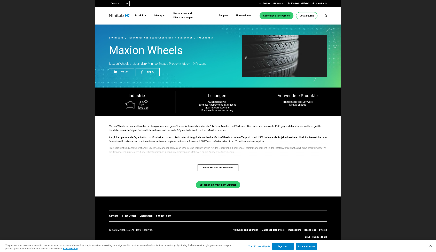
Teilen (125, 72)
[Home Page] (119, 16)
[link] (113, 216)
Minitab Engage (297, 104)
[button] (326, 15)
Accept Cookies (306, 246)
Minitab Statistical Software (298, 101)
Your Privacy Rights (316, 236)
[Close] (430, 245)
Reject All (283, 246)
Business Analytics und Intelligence (217, 104)
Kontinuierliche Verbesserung (217, 110)
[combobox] (119, 3)
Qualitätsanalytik (217, 101)
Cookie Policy (70, 248)
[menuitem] (140, 15)
